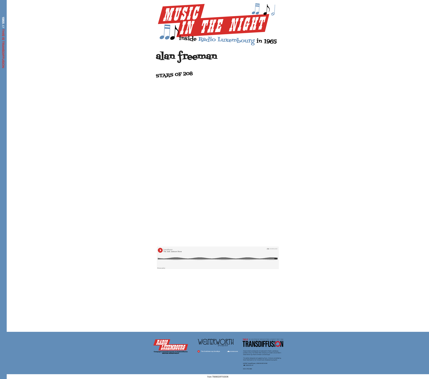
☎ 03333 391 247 (248, 365)
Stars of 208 (174, 75)
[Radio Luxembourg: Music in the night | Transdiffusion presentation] (217, 24)
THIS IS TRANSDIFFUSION (3, 48)
